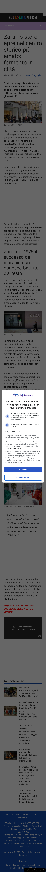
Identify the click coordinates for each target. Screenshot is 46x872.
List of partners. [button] (15, 448)
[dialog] (23, 436)
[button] (23, 431)
